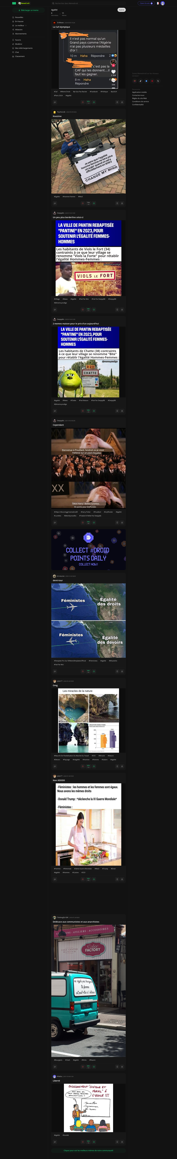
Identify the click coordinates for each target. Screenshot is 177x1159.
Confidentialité (138, 104)
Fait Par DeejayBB (99, 299)
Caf (56, 92)
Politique (105, 92)
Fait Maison (84, 400)
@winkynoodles (70, 516)
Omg (55, 685)
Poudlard (98, 512)
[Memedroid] (14, 3)
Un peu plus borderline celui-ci (68, 217)
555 (94, 756)
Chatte (74, 400)
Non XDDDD (59, 780)
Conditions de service (140, 101)
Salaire (105, 760)
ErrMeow (60, 23)
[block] (122, 102)
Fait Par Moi (84, 299)
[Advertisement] (147, 38)
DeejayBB (112, 299)
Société (66, 1135)
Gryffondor (109, 512)
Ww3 (81, 197)
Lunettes (58, 516)
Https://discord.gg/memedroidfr (66, 512)
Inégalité (77, 760)
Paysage (67, 760)
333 (84, 872)
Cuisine (76, 872)
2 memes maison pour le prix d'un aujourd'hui (76, 323)
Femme (96, 760)
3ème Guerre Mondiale (83, 869)
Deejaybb (60, 213)
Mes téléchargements (24, 48)
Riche (84, 1060)
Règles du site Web (139, 98)
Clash (68, 1060)
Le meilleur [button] (20, 25)
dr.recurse (60, 576)
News (66, 299)
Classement (20, 56)
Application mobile (139, 92)
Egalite (57, 197)
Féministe (67, 869)
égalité (69, 95)
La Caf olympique (61, 27)
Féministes (93, 661)
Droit (114, 869)
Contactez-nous (138, 95)
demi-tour (58, 580)
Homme (86, 760)
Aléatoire (18, 29)
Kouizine (57, 116)
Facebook (94, 92)
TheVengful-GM (62, 917)
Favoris (18, 40)
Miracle (102, 756)
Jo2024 (114, 92)
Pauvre (92, 1060)
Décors (57, 760)
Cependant (58, 425)
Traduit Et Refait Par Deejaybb (90, 516)
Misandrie (113, 661)
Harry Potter (86, 512)
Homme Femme (69, 197)
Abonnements (21, 33)
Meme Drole (65, 92)
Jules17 (59, 681)
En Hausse (19, 21)
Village (57, 299)
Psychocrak (61, 112)
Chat (17, 52)
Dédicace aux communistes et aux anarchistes (76, 921)
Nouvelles (19, 17)
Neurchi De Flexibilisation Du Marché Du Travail (72, 756)
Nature (111, 756)
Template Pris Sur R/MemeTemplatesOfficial (70, 661)
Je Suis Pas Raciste (80, 92)
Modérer (18, 44)
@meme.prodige (61, 303)
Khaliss (59, 1076)
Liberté (56, 1080)
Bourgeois (58, 1060)
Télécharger (29, 10)
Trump (105, 869)
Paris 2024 (59, 95)
